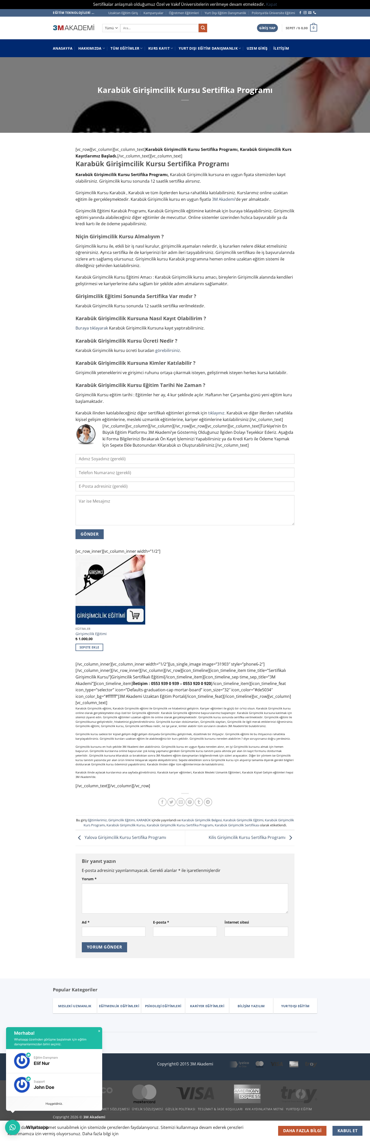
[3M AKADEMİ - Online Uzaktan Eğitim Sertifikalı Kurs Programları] (74, 28)
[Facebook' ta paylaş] (162, 802)
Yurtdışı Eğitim (299, 1109)
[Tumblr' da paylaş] (199, 802)
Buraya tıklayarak (92, 328)
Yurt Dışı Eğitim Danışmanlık (225, 13)
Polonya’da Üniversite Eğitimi (273, 13)
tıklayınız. (217, 413)
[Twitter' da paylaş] (171, 802)
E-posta (161, 922)
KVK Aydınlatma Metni (264, 1109)
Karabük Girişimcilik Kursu (125, 825)
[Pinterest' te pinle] (190, 802)
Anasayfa (62, 48)
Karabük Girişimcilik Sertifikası (237, 825)
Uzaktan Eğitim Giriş (123, 13)
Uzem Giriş (257, 48)
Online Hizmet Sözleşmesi (107, 1109)
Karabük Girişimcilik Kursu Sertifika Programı (180, 825)
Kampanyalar (153, 13)
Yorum (89, 878)
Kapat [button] (271, 4)
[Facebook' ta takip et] (300, 13)
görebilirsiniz (167, 350)
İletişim (281, 48)
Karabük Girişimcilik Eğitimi (243, 820)
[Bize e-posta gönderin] (309, 13)
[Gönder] (203, 28)
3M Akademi (223, 199)
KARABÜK (143, 820)
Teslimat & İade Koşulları (220, 1109)
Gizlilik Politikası (180, 1109)
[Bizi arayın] (314, 13)
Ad (86, 922)
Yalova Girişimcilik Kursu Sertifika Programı (125, 837)
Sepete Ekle (89, 647)
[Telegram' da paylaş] (208, 802)
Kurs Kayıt (159, 48)
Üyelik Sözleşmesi (147, 1109)
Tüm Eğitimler (124, 48)
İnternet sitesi (237, 922)
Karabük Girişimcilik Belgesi (201, 820)
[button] (267, 28)
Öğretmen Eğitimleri (184, 13)
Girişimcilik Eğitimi (91, 634)
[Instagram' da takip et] (305, 13)
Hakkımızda (90, 48)
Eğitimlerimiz (97, 820)
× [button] (99, 1031)
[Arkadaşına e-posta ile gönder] (180, 802)
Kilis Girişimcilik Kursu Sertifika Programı (247, 837)
